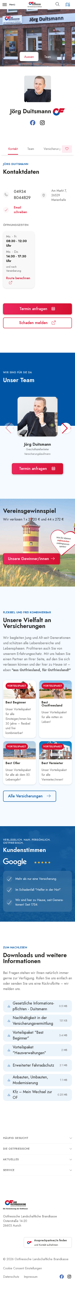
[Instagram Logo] (69, 1277)
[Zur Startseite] (35, 4)
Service (9, 1170)
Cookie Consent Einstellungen (22, 1268)
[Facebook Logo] (61, 1277)
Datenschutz (11, 1276)
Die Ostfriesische (16, 1149)
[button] (59, 4)
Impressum (31, 1276)
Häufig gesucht (15, 1138)
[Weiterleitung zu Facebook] (32, 123)
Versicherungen (54, 149)
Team (30, 149)
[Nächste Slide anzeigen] (66, 575)
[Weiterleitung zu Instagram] (42, 123)
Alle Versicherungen (26, 796)
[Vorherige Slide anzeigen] (9, 575)
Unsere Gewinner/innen (29, 559)
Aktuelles (11, 1159)
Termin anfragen (33, 309)
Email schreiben (20, 209)
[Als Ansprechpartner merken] (67, 149)
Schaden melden (34, 323)
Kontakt (13, 149)
